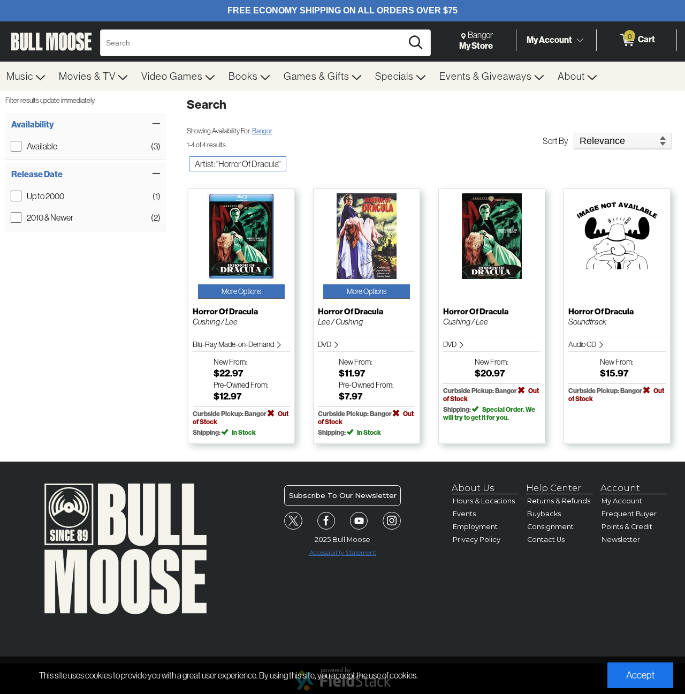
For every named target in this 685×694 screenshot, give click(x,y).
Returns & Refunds (558, 501)
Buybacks (544, 514)
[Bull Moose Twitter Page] (293, 521)
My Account (549, 39)
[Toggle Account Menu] (579, 40)
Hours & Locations (484, 501)
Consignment (550, 527)
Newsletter (621, 539)
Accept (640, 675)
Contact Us (546, 539)
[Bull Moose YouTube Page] (359, 521)
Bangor (262, 130)
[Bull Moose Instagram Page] (392, 521)
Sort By (555, 140)
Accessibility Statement (342, 552)
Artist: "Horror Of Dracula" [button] (237, 164)
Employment (475, 527)
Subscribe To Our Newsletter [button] (343, 495)
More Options (241, 291)
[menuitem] (26, 76)
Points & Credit (627, 527)
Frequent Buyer (629, 514)
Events (464, 514)
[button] (85, 124)
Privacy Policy (476, 539)
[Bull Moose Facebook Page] (326, 521)
